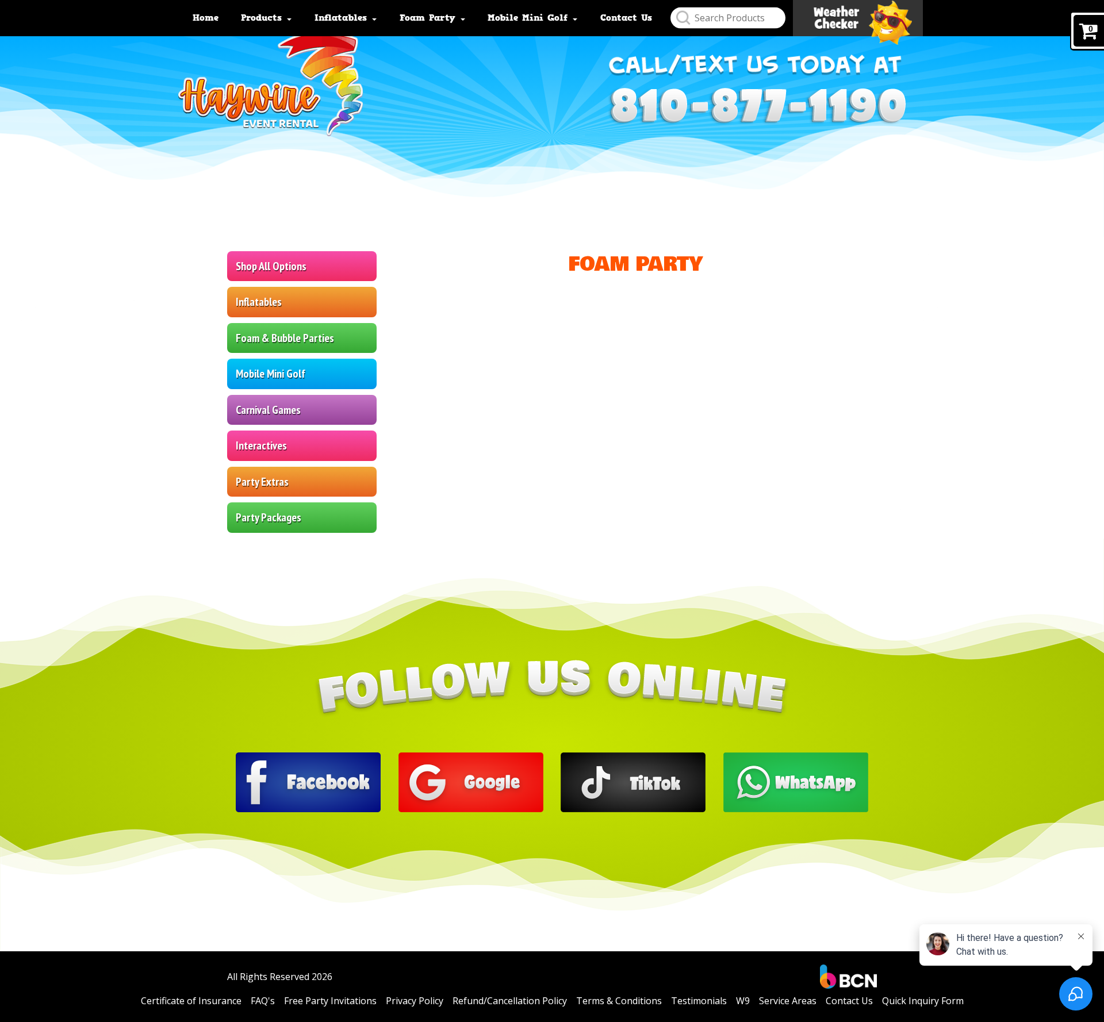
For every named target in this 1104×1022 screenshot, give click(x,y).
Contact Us (626, 17)
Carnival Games (268, 409)
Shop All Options (271, 266)
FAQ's (263, 1000)
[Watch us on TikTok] (633, 781)
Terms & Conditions (619, 1000)
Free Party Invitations (330, 1000)
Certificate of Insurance (191, 1000)
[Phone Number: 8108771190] (756, 106)
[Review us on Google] (470, 781)
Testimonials (699, 1000)
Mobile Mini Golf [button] (270, 373)
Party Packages (268, 517)
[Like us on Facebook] (308, 781)
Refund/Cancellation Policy (510, 1000)
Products (263, 17)
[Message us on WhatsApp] (795, 781)
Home (205, 17)
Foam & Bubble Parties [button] (285, 338)
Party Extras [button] (262, 481)
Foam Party (429, 17)
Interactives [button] (261, 445)
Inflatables (343, 17)
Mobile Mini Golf (530, 17)
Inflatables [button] (259, 301)
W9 (743, 1000)
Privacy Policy (414, 1000)
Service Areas (787, 1000)
